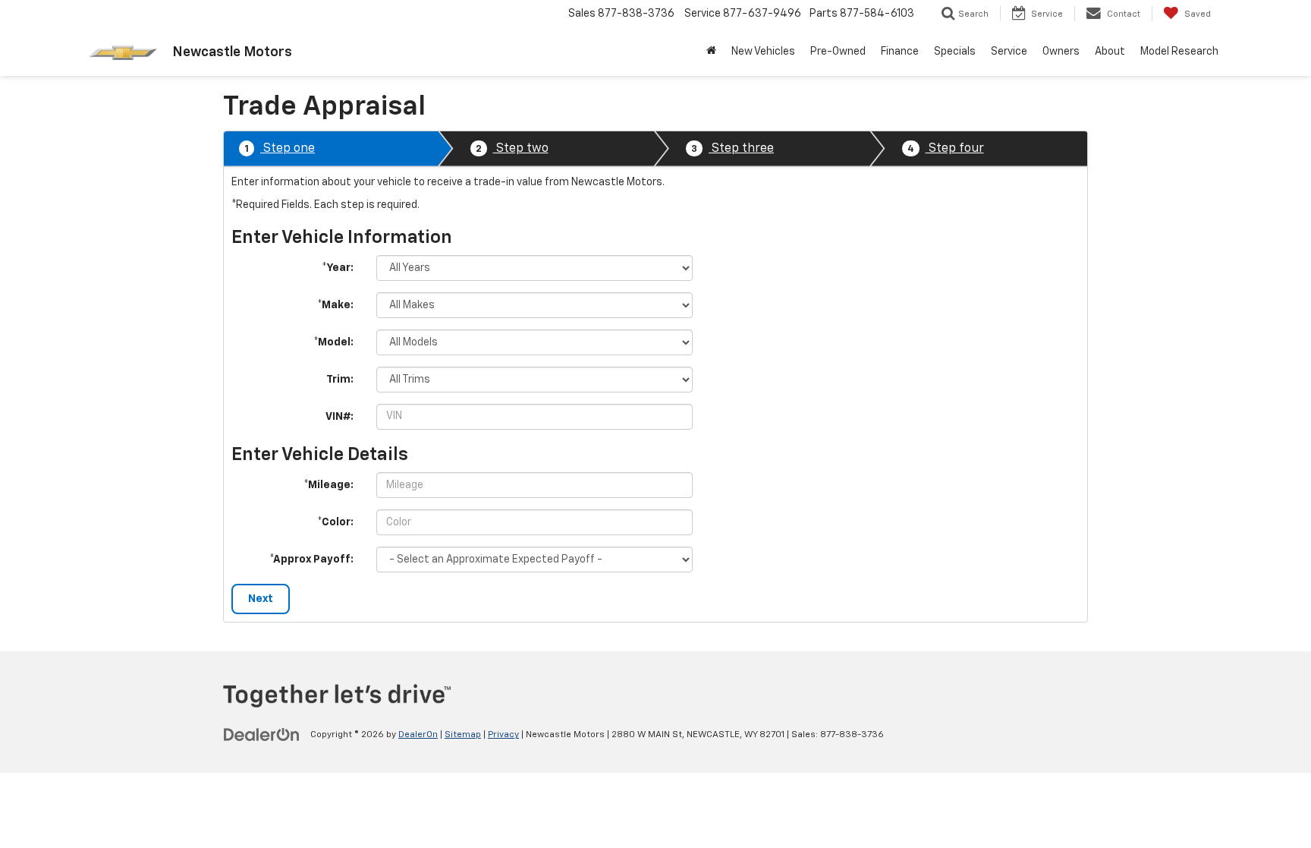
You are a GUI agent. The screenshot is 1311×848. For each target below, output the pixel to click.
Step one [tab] (279, 149)
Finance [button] (900, 51)
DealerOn (418, 734)
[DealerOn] (261, 734)
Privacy (503, 734)
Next (260, 599)
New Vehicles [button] (763, 51)
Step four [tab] (945, 149)
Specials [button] (955, 51)
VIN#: (339, 416)
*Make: (335, 305)
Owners (1061, 51)
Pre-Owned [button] (838, 51)
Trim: (340, 379)
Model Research (1179, 51)
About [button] (1110, 51)
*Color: (335, 522)
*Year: (338, 268)
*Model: (333, 342)
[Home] (711, 51)
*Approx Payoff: (311, 559)
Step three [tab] (732, 149)
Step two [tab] (512, 149)
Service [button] (1009, 51)
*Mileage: (328, 485)
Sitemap (463, 734)
